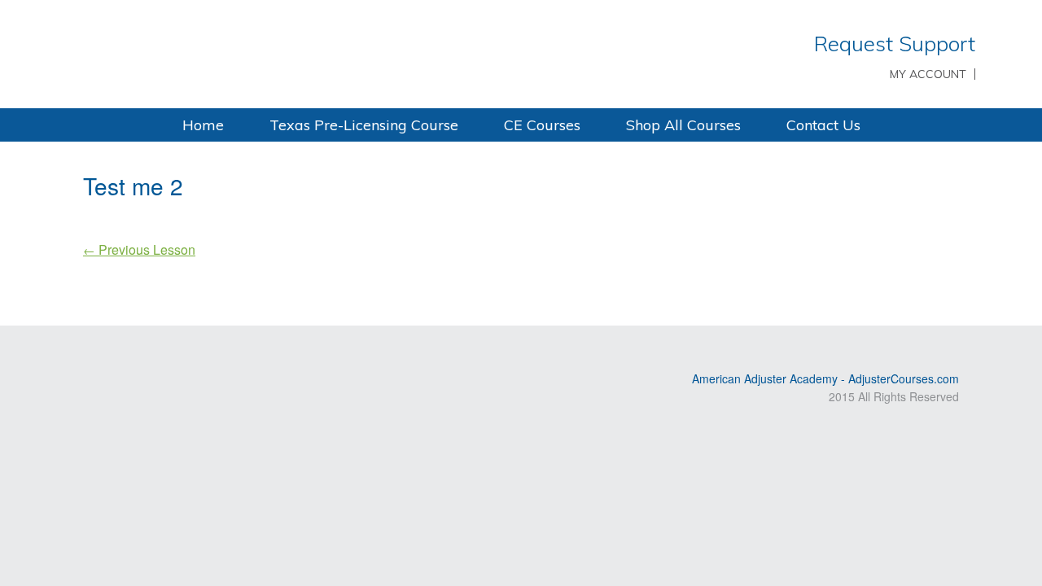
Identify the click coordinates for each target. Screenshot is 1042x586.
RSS (93, 351)
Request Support (894, 43)
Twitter (140, 351)
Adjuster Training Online (285, 53)
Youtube (116, 351)
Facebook (163, 351)
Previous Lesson (139, 249)
